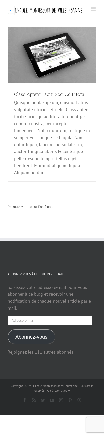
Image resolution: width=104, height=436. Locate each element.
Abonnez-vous (31, 337)
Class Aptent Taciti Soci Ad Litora (49, 94)
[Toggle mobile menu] (93, 8)
